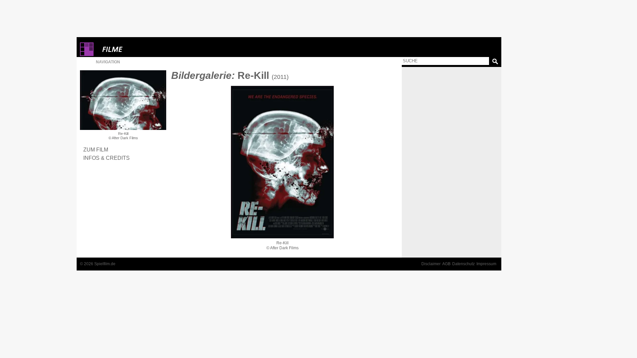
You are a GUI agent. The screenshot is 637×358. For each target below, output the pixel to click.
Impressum (486, 264)
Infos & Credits (106, 158)
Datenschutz (463, 264)
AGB (446, 264)
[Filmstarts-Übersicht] (136, 49)
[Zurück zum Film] (123, 100)
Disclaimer (431, 264)
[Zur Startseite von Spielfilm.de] (87, 54)
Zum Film (95, 149)
